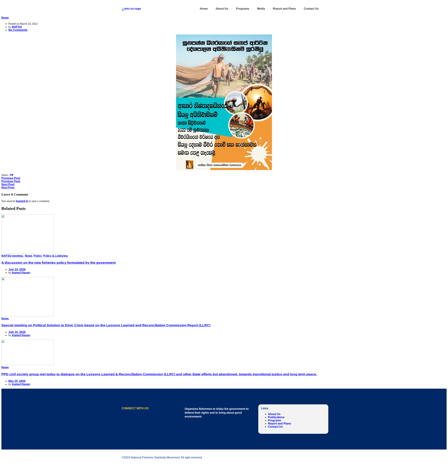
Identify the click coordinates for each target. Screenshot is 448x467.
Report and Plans (279, 423)
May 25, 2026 (16, 381)
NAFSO (17, 26)
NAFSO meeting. (12, 255)
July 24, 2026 (17, 269)
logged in (22, 201)
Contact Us (275, 426)
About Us (274, 414)
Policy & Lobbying (55, 255)
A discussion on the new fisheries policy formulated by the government (58, 262)
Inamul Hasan (21, 272)
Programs (274, 420)
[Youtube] (137, 419)
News (5, 17)
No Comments (17, 30)
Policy (38, 255)
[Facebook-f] (126, 419)
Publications (276, 417)
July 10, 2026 (17, 332)
